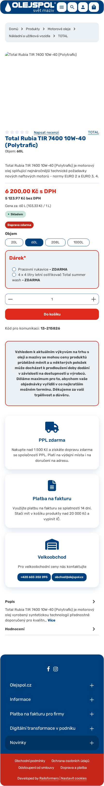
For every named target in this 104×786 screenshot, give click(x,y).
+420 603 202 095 (34, 577)
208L (55, 242)
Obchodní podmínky (30, 761)
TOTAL (93, 132)
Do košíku (52, 314)
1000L (78, 242)
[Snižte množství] (10, 299)
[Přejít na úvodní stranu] (30, 7)
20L (14, 242)
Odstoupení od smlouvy (36, 768)
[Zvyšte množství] (94, 299)
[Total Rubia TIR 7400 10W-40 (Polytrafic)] (52, 88)
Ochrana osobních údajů (70, 761)
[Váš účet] (83, 7)
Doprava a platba (73, 768)
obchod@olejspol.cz (69, 577)
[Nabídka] (62, 7)
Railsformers (49, 778)
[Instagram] (55, 669)
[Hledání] (72, 7)
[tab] (51, 610)
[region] (52, 88)
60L (34, 242)
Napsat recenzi (46, 132)
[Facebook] (48, 669)
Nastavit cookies (74, 778)
